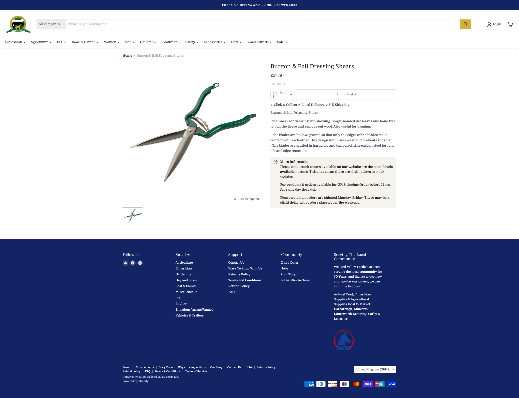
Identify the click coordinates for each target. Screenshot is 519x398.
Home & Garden (83, 42)
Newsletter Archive (295, 280)
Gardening (183, 274)
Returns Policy (239, 274)
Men (128, 42)
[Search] (465, 24)
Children (147, 42)
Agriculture (40, 42)
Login (497, 24)
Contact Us (236, 262)
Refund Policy (239, 286)
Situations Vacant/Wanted (194, 309)
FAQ (231, 292)
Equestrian (14, 42)
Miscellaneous (186, 292)
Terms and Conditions (245, 280)
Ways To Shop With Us (245, 268)
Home (127, 55)
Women (110, 42)
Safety (190, 42)
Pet (60, 42)
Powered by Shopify (136, 381)
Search (127, 367)
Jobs (284, 268)
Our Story (288, 274)
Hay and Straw (186, 280)
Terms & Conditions (168, 371)
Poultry (181, 304)
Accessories (213, 42)
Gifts (235, 42)
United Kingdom (373, 369)
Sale (281, 42)
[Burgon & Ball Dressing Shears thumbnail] (132, 216)
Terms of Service (196, 371)
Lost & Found (186, 286)
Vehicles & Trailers (190, 315)
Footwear (170, 42)
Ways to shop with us (192, 367)
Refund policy (131, 371)
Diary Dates (290, 262)
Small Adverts (258, 42)
